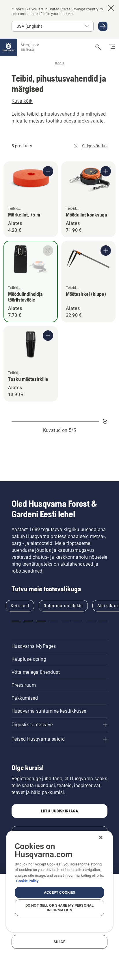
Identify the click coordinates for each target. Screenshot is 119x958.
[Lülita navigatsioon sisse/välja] (112, 47)
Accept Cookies (59, 892)
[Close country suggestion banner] (111, 8)
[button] (16, 621)
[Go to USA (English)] (102, 26)
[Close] (100, 837)
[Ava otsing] (98, 47)
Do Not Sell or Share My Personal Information (59, 907)
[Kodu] (8, 47)
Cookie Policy (27, 881)
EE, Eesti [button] (27, 50)
